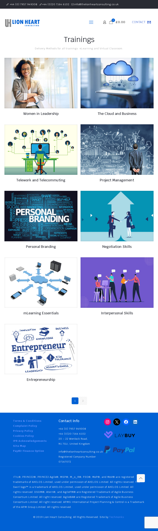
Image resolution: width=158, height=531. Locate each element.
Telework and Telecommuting (40, 180)
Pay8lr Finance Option (28, 451)
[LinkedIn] (135, 421)
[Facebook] (126, 421)
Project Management (117, 180)
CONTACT (138, 22)
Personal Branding (41, 246)
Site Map (19, 446)
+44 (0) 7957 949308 (23, 4)
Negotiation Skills (117, 246)
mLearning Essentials (41, 313)
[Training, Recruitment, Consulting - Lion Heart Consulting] (22, 22)
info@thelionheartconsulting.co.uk (96, 4)
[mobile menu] (91, 22)
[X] (116, 421)
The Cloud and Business (117, 113)
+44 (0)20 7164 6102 (55, 4)
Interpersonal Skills (117, 313)
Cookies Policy (23, 436)
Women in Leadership (41, 113)
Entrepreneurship (41, 379)
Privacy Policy (23, 431)
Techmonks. (117, 517)
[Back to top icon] (141, 478)
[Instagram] (107, 421)
